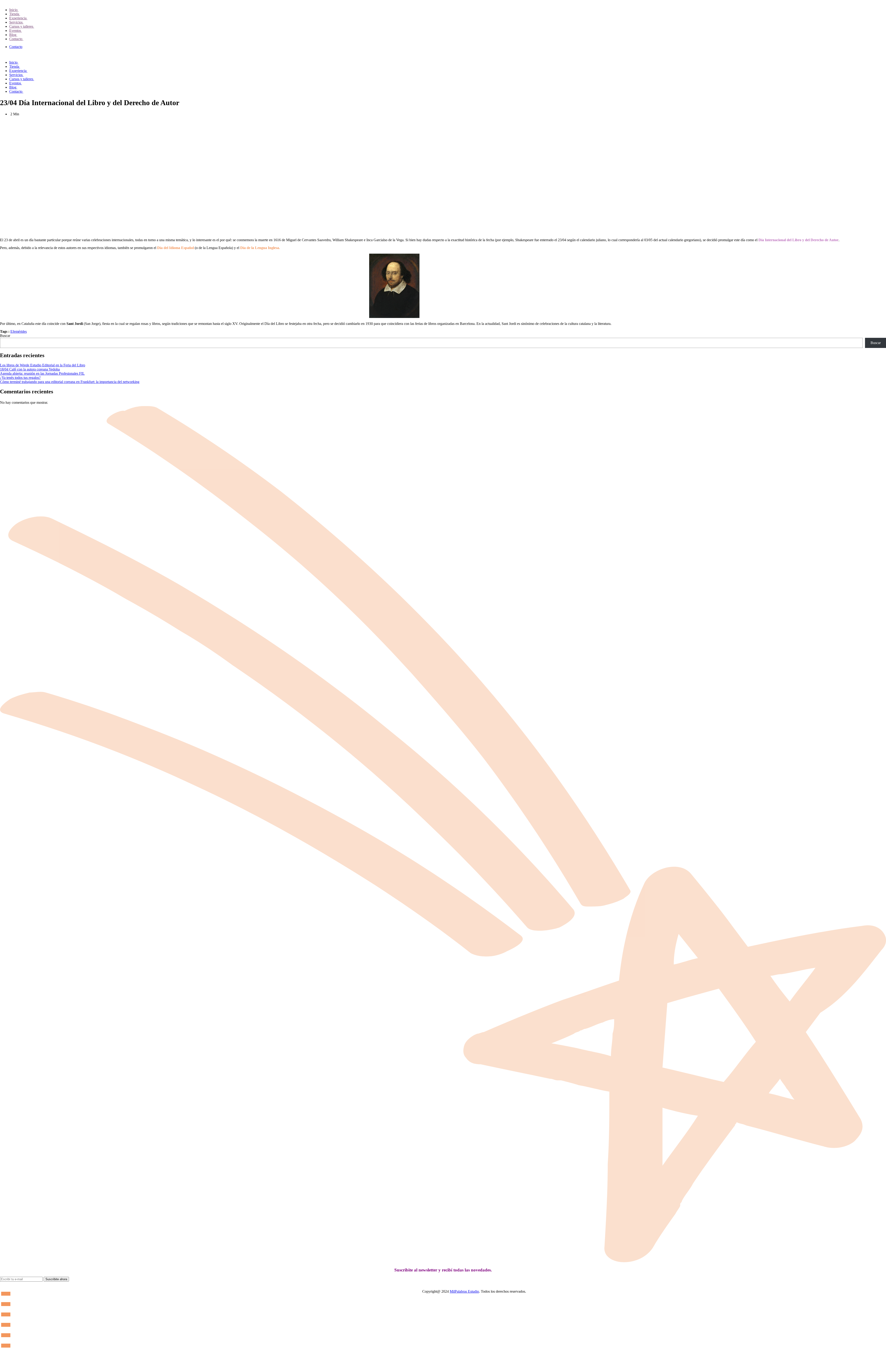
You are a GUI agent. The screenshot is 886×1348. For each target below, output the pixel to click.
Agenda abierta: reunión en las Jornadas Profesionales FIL (42, 373)
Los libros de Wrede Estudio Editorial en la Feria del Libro (42, 365)
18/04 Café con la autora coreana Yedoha (30, 369)
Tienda (14, 14)
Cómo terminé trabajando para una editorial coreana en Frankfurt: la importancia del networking (69, 382)
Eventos (15, 31)
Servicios (16, 22)
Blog (13, 35)
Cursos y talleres (21, 26)
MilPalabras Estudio (464, 1291)
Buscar (5, 336)
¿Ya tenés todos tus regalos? (20, 378)
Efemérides (18, 331)
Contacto (16, 39)
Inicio (13, 10)
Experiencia (18, 18)
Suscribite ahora (56, 1279)
